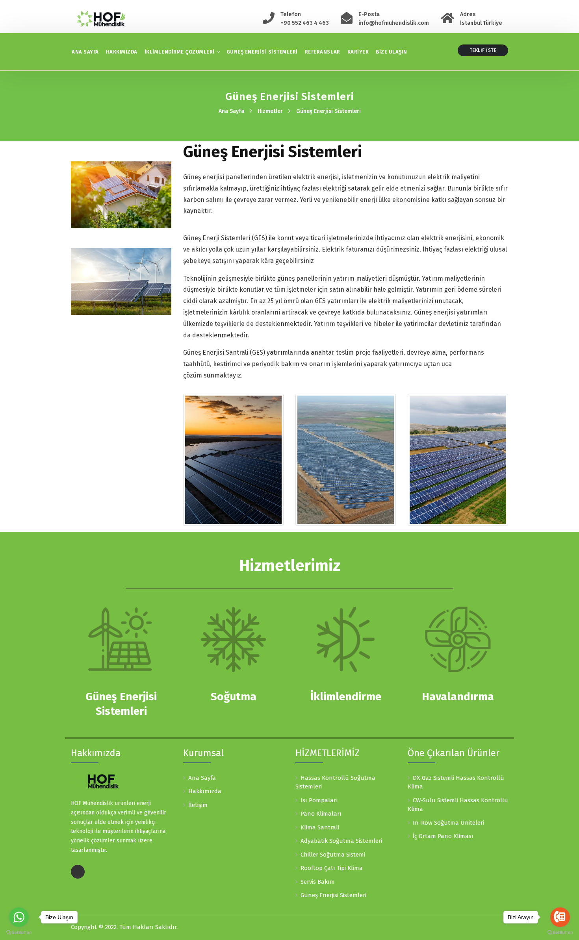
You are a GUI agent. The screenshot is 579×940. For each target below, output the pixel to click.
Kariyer (358, 52)
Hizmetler (270, 111)
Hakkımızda (121, 52)
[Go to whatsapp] (19, 917)
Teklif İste (483, 50)
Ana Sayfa (85, 52)
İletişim (198, 805)
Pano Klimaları (321, 813)
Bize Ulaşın (391, 52)
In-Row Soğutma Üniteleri (448, 822)
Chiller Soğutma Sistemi (333, 854)
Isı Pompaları (319, 800)
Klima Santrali (320, 827)
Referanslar (322, 52)
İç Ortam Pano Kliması (443, 836)
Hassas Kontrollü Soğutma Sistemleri (335, 782)
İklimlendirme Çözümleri (180, 52)
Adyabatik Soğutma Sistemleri (341, 840)
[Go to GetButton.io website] (19, 932)
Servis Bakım (318, 881)
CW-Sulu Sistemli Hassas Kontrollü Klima (458, 805)
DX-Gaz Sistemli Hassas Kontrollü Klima (456, 782)
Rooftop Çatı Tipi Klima (332, 868)
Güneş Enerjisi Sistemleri (262, 52)
